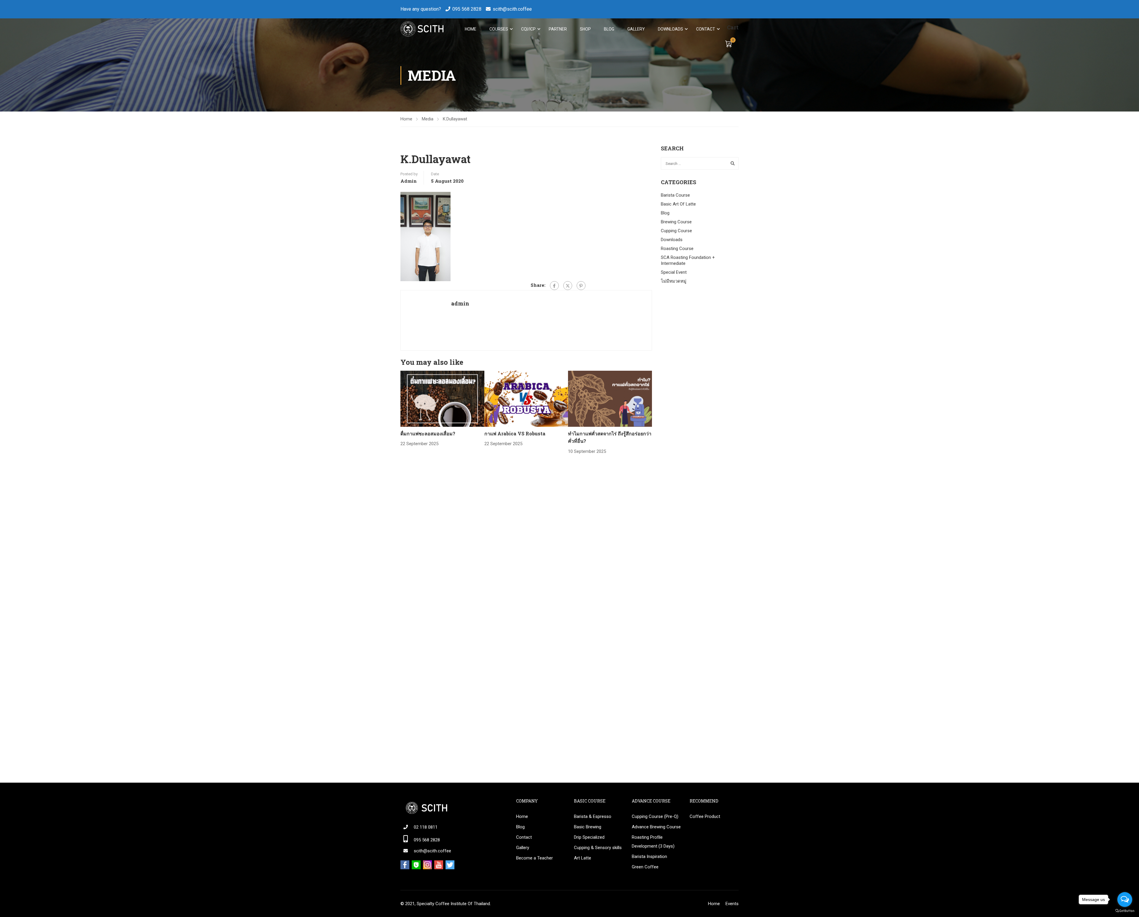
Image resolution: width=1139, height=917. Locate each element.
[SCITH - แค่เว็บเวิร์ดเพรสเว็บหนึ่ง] (421, 28)
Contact (705, 29)
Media (427, 119)
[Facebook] (554, 285)
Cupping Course (676, 230)
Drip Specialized (589, 837)
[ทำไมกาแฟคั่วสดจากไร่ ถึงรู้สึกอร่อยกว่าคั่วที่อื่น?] (610, 398)
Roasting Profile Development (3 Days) (653, 842)
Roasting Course (677, 248)
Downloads (670, 29)
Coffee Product (705, 816)
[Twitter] (567, 285)
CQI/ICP (528, 29)
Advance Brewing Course (656, 827)
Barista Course (675, 195)
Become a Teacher (534, 858)
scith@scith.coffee (512, 9)
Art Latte (582, 858)
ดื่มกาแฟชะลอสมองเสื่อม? (427, 433)
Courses (498, 29)
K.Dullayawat (455, 119)
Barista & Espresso (592, 816)
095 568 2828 (466, 9)
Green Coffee (645, 867)
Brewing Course (676, 222)
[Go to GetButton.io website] (1124, 911)
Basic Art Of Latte (678, 204)
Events (732, 903)
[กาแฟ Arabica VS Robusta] (526, 398)
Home (470, 29)
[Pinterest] (581, 285)
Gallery (636, 29)
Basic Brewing (587, 827)
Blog (609, 29)
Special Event (674, 272)
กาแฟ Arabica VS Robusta (514, 433)
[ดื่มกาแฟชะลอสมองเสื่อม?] (442, 398)
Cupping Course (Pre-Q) (655, 816)
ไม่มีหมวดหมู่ (673, 281)
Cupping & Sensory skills (598, 847)
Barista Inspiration (649, 856)
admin (408, 181)
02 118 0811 (426, 827)
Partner (558, 29)
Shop (585, 29)
